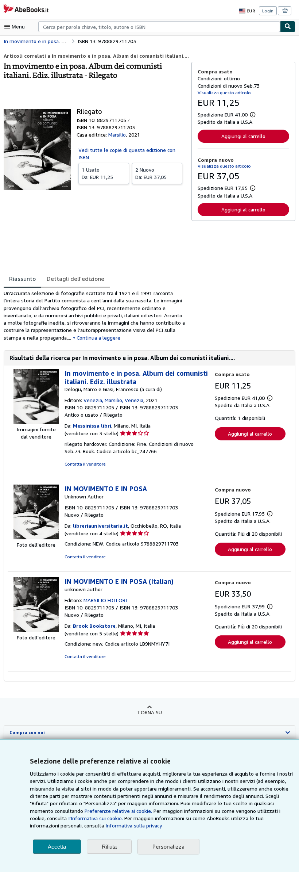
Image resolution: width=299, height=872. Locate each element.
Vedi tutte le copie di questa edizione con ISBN (126, 153)
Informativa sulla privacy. (134, 825)
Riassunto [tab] (22, 278)
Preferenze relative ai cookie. (118, 811)
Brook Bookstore (94, 626)
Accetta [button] (57, 847)
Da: (97, 173)
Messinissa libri (92, 425)
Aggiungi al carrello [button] (243, 136)
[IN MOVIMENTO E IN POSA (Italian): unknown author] (36, 630)
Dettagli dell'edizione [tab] (75, 278)
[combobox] (159, 26)
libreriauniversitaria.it (100, 526)
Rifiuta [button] (109, 847)
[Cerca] (287, 26)
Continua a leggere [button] (98, 337)
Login (267, 11)
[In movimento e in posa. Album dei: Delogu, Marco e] (36, 422)
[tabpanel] (95, 315)
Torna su (149, 712)
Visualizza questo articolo (224, 92)
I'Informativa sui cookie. (95, 818)
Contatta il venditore (85, 464)
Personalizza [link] (168, 846)
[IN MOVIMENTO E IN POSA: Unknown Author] (36, 537)
